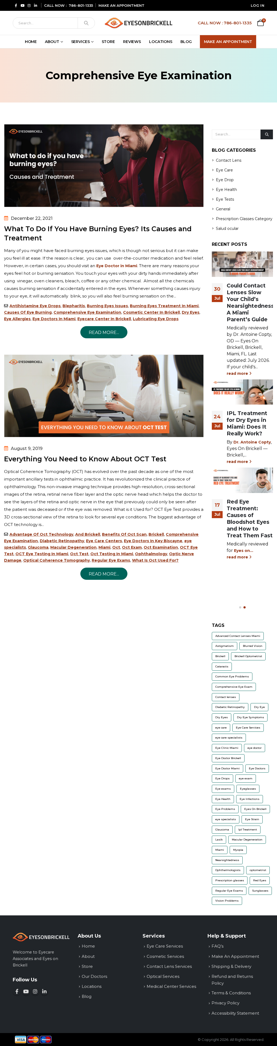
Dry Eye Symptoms (250, 717)
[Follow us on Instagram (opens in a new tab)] (29, 5)
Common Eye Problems (232, 676)
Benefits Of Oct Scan (124, 534)
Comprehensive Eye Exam (233, 686)
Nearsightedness (227, 860)
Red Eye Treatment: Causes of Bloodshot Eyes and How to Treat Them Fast (250, 518)
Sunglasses (260, 890)
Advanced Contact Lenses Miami (237, 636)
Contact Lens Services (169, 966)
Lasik (219, 839)
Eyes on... (243, 550)
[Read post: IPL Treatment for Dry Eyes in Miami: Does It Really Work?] (242, 392)
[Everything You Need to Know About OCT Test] (104, 396)
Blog (186, 41)
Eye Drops (222, 778)
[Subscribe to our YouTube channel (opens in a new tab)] (22, 5)
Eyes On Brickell (255, 809)
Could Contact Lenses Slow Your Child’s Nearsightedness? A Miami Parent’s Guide (252, 302)
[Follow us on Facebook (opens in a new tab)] (16, 5)
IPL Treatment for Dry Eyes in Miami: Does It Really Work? (247, 423)
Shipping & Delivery (231, 966)
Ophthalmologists (227, 870)
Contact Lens (228, 160)
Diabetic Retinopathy (62, 540)
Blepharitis (73, 305)
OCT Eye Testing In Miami (41, 553)
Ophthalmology (151, 553)
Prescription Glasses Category (244, 218)
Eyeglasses (248, 788)
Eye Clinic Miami (226, 748)
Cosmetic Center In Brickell (151, 312)
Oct (116, 547)
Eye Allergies (17, 318)
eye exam (245, 778)
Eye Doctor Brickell (228, 758)
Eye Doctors (257, 768)
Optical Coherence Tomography (56, 560)
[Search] (86, 23)
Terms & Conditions (231, 992)
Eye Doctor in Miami (116, 265)
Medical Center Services (171, 986)
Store (108, 41)
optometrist (258, 870)
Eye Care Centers (104, 540)
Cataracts (221, 666)
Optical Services (163, 976)
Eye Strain (252, 819)
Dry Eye (259, 707)
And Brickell (87, 534)
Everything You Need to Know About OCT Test (85, 459)
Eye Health (226, 189)
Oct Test (79, 553)
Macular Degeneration (73, 547)
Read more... (104, 332)
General (223, 209)
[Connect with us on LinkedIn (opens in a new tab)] (35, 5)
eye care (221, 727)
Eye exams (223, 788)
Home (31, 41)
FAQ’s (217, 946)
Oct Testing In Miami (111, 553)
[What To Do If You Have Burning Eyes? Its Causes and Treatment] (104, 165)
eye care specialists (228, 737)
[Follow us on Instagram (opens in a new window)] (35, 991)
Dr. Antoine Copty (252, 442)
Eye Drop (225, 179)
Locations (160, 41)
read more (238, 373)
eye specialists (225, 819)
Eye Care (224, 170)
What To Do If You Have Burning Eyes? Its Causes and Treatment (98, 233)
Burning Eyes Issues (107, 305)
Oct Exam (132, 547)
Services (80, 41)
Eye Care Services (248, 727)
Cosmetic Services (165, 956)
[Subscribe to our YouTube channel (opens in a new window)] (26, 991)
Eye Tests (225, 199)
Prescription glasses (229, 880)
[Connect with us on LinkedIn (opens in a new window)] (44, 991)
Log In (257, 5)
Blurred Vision (252, 646)
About (52, 41)
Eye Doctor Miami (227, 768)
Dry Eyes (190, 312)
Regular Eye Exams (111, 560)
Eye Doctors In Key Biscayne (153, 540)
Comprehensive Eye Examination (87, 312)
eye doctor (255, 748)
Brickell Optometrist (248, 656)
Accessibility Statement (235, 1013)
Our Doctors (94, 976)
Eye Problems (225, 809)
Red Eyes (259, 880)
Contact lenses (225, 697)
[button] (240, 607)
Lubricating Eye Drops (156, 318)
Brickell (156, 534)
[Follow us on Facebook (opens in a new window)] (17, 991)
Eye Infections (249, 799)
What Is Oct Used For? (155, 560)
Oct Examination (161, 547)
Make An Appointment (228, 41)
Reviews (132, 41)
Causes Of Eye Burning (28, 312)
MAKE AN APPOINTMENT (121, 5)
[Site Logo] (138, 23)
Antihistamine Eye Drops (35, 305)
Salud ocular (227, 228)
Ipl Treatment (247, 829)
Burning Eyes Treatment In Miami (164, 305)
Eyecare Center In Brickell (104, 318)
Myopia (238, 850)
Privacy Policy (225, 1002)
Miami (104, 547)
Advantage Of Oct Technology (41, 534)
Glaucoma (38, 547)
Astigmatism (224, 646)
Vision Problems (227, 900)
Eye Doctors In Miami (53, 318)
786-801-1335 (81, 5)
